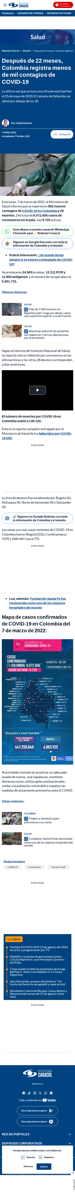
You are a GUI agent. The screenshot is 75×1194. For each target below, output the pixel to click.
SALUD (26, 51)
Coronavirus (34, 867)
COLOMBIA (30, 813)
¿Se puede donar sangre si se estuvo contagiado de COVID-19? (41, 259)
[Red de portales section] (69, 1134)
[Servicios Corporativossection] (69, 1143)
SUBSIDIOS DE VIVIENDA (30, 13)
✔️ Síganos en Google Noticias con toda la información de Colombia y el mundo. (40, 518)
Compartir (62, 134)
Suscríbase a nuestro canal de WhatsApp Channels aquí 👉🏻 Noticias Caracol (41, 231)
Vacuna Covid (58, 867)
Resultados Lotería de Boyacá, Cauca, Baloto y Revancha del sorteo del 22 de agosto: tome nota (38, 993)
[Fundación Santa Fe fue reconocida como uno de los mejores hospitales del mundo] (12, 838)
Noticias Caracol (10, 51)
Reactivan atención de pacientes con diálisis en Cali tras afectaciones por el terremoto (46, 334)
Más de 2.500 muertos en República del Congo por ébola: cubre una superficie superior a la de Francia (47, 312)
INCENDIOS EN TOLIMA (59, 13)
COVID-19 (12, 867)
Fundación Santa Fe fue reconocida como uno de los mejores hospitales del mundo (37, 603)
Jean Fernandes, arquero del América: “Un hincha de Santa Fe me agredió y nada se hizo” (38, 982)
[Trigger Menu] (5, 5)
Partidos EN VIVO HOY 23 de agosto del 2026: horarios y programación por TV (39, 948)
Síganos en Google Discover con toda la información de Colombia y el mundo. (40, 243)
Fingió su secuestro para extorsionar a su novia (41, 820)
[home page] (37, 1073)
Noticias (31, 1157)
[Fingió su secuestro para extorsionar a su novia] (12, 818)
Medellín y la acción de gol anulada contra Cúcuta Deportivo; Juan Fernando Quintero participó (37, 959)
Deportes (49, 1157)
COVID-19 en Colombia (39, 211)
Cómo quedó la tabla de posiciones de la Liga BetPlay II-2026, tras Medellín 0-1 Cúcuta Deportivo (37, 971)
